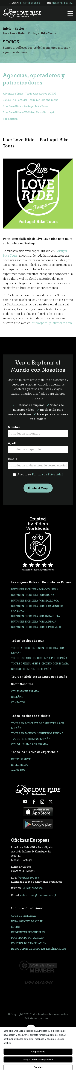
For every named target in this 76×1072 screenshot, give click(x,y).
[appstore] (38, 811)
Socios (16, 926)
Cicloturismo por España (29, 744)
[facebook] (34, 802)
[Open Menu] (70, 13)
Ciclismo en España (25, 691)
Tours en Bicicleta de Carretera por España (37, 726)
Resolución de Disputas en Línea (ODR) (38, 948)
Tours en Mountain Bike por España (37, 733)
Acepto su (39, 474)
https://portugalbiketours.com (51, 323)
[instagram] (42, 802)
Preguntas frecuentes (28, 932)
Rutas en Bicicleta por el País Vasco (37, 627)
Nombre (14, 427)
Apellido (14, 443)
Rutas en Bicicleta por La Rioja (33, 621)
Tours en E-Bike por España (30, 738)
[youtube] (25, 802)
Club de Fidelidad (24, 915)
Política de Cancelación (28, 943)
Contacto (18, 702)
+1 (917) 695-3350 (30, 3)
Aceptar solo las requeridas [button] (38, 1059)
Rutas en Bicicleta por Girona (32, 595)
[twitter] (51, 802)
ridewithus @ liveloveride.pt (38, 895)
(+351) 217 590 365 (62, 3)
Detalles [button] (38, 1067)
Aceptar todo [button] (38, 1051)
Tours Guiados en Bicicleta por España (39, 658)
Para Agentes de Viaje (27, 921)
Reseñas (17, 697)
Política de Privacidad (47, 474)
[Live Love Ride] (22, 13)
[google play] (38, 824)
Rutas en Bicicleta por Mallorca (35, 600)
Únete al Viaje (38, 488)
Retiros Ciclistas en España (31, 669)
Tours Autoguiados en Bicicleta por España (37, 650)
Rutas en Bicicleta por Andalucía (35, 616)
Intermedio (19, 764)
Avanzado (18, 770)
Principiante (21, 759)
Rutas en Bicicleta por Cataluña (34, 589)
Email (12, 459)
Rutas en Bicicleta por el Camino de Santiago (37, 608)
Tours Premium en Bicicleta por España (40, 663)
